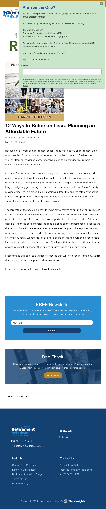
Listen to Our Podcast (24, 469)
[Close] (101, 3)
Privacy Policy (20, 483)
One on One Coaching (24, 465)
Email (25, 66)
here (61, 269)
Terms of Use (19, 478)
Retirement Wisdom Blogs (27, 474)
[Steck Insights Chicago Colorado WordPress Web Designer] (74, 501)
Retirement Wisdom (13, 14)
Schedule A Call (69, 465)
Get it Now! (53, 375)
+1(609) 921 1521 (70, 474)
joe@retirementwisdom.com (76, 469)
